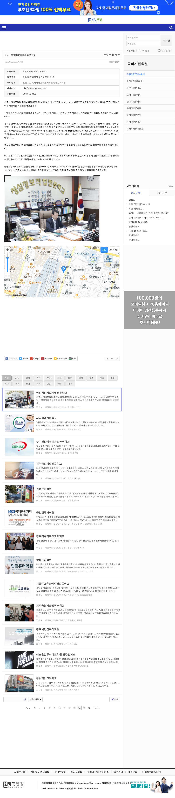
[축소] (7, 275)
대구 (60, 378)
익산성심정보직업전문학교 (23, 55)
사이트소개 (19, 772)
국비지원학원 (137, 64)
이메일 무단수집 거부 (98, 772)
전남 (28, 384)
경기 (28, 378)
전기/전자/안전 (133, 122)
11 (64, 708)
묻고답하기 (136, 192)
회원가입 (130, 50)
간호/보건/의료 (133, 101)
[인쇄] (117, 358)
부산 (49, 378)
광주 (91, 378)
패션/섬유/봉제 (133, 115)
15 (84, 708)
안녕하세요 (134, 226)
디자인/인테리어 (134, 81)
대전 (70, 378)
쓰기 (116, 699)
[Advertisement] (149, 154)
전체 (7, 378)
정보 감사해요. (136, 208)
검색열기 (171, 27)
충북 (113, 378)
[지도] (104, 250)
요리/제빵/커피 (133, 94)
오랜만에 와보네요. (138, 222)
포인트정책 (60, 772)
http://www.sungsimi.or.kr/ (34, 88)
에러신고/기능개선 (151, 772)
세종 (102, 378)
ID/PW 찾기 (143, 50)
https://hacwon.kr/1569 (14, 62)
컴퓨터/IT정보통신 (135, 74)
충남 (7, 384)
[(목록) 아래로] (112, 358)
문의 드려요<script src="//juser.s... (146, 217)
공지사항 (162, 192)
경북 (38, 384)
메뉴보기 (4, 27)
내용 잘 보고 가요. (138, 231)
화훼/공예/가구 (133, 108)
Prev (27, 708)
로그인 (166, 40)
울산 (81, 378)
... (39, 708)
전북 (17, 384)
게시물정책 (76, 772)
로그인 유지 (166, 50)
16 (89, 708)
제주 (70, 384)
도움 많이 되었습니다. (140, 204)
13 (74, 708)
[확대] (7, 249)
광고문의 (132, 772)
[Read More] (62, 399)
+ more (169, 186)
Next (96, 708)
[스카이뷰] (113, 250)
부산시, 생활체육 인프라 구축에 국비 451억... (149, 213)
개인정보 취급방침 (40, 772)
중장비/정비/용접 (134, 128)
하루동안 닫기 (170, 3)
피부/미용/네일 (133, 88)
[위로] (107, 358)
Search (25, 699)
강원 (60, 384)
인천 (38, 378)
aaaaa (131, 200)
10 (59, 708)
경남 (49, 384)
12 (69, 708)
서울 (17, 378)
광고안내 (118, 772)
